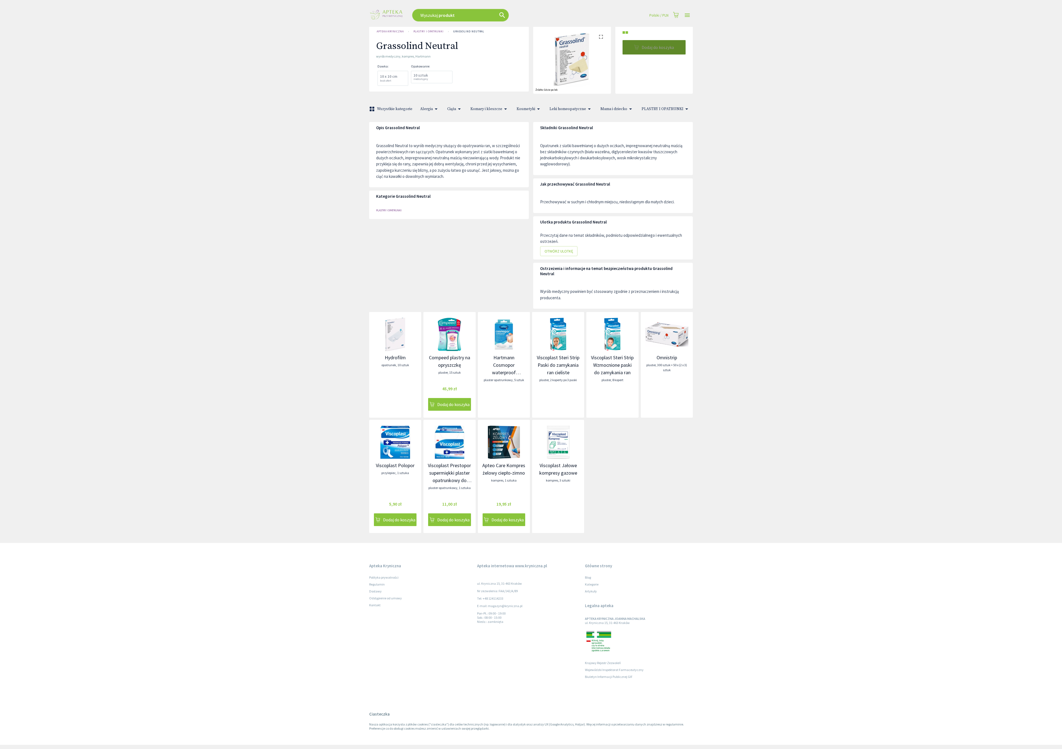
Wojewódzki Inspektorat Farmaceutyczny (614, 670)
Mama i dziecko (613, 108)
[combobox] (490, 15)
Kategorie (591, 584)
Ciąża (451, 108)
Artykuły (591, 591)
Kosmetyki (526, 108)
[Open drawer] (687, 15)
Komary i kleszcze (486, 108)
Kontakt (375, 605)
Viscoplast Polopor (395, 465)
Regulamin (377, 584)
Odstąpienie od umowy (385, 598)
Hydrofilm (395, 357)
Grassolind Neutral (468, 31)
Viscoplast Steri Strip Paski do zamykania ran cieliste (558, 365)
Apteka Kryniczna (390, 31)
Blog (588, 577)
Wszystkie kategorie (394, 108)
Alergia (426, 108)
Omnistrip (667, 357)
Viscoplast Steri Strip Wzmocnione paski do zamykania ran (612, 365)
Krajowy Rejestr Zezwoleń (603, 663)
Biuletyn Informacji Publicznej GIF (608, 677)
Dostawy (375, 591)
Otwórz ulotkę (559, 251)
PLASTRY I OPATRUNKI (428, 31)
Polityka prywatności (384, 577)
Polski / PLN (658, 15)
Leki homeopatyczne (568, 108)
